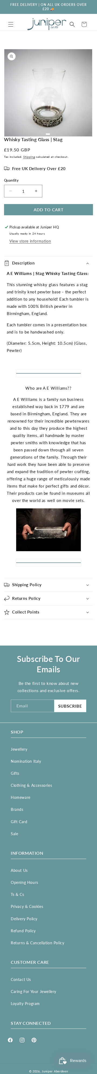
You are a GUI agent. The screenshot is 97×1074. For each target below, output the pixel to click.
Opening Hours (24, 882)
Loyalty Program (25, 1003)
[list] (48, 93)
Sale (14, 833)
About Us (19, 870)
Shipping (29, 156)
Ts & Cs (17, 894)
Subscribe (70, 706)
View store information (30, 241)
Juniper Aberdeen (55, 1071)
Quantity (11, 180)
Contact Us (21, 979)
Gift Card (19, 821)
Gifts (15, 773)
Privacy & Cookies (27, 906)
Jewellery (19, 749)
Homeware (20, 797)
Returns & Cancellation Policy (37, 943)
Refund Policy (23, 931)
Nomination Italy (26, 761)
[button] (11, 24)
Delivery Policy (24, 918)
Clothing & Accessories (31, 785)
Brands (17, 809)
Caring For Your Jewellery (33, 991)
